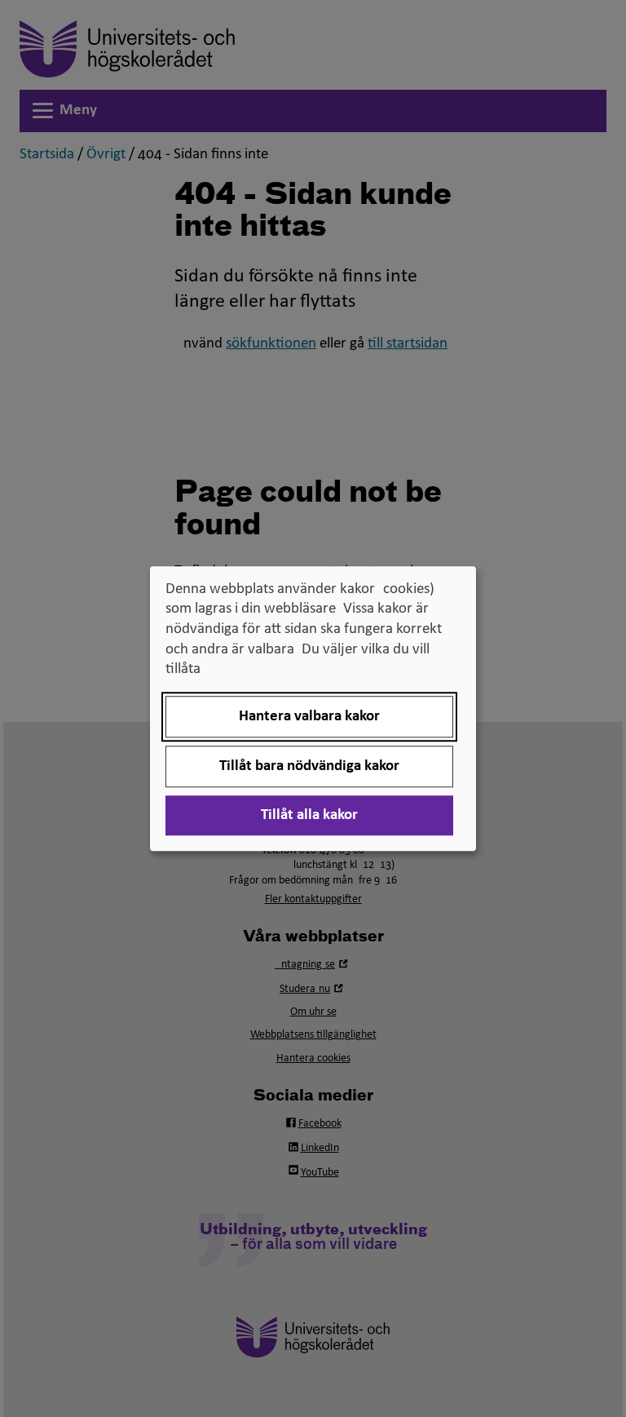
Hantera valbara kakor (309, 716)
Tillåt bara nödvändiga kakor (309, 766)
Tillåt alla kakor (309, 815)
